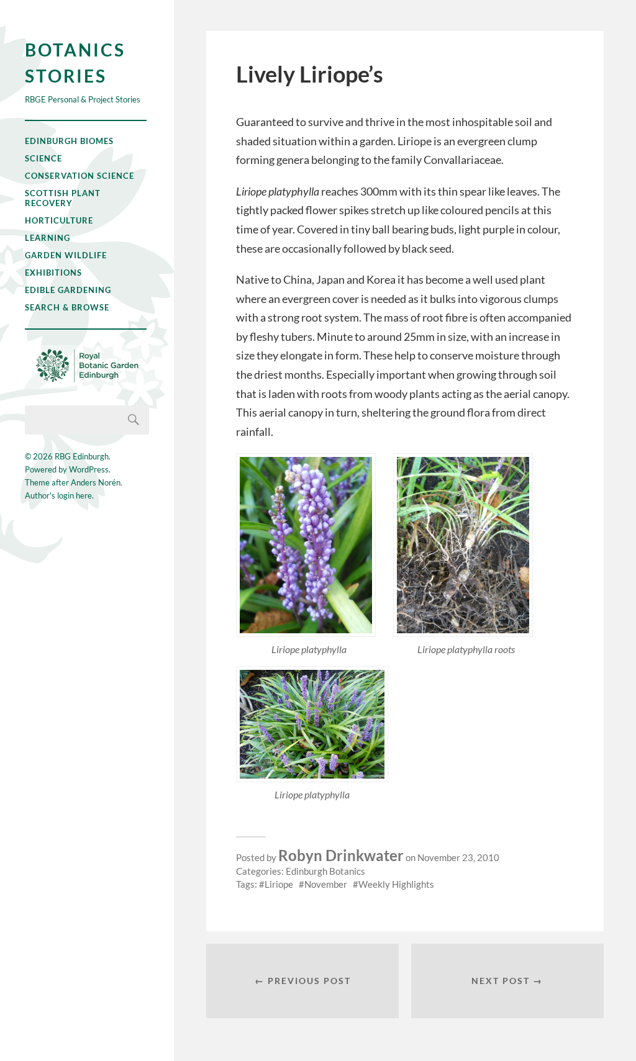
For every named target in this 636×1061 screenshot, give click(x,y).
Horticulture (59, 220)
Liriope (279, 884)
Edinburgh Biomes (69, 141)
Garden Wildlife (66, 255)
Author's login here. (59, 495)
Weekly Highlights (396, 884)
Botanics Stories (75, 62)
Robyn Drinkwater (341, 855)
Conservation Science (79, 176)
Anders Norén (95, 482)
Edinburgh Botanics (325, 871)
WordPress (89, 469)
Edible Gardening (68, 290)
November (325, 884)
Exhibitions (53, 273)
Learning (47, 238)
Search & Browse (67, 307)
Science (43, 158)
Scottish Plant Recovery (63, 198)
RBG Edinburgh (82, 456)
